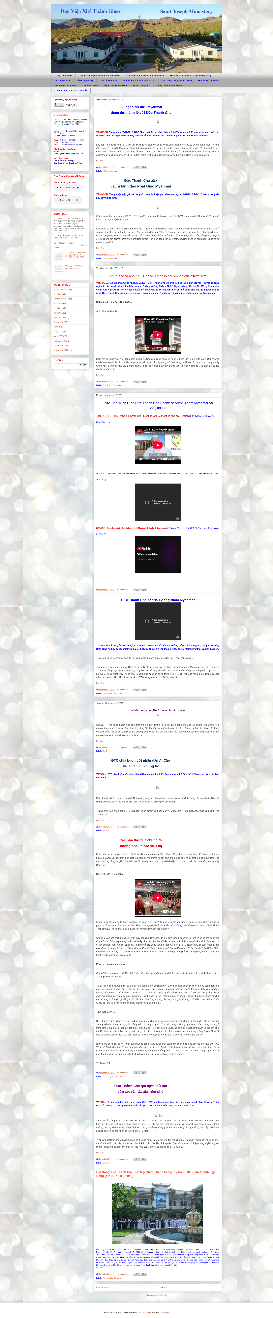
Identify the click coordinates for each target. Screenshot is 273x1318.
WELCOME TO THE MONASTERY (69, 218)
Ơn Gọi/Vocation (62, 80)
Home (164, 1287)
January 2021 (60, 317)
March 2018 (59, 336)
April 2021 (58, 313)
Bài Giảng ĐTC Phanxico (113, 1076)
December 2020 (61, 322)
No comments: (123, 167)
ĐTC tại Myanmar (110, 171)
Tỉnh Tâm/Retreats (108, 80)
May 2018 (58, 331)
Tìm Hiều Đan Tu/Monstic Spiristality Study (190, 75)
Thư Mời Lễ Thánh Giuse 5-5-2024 (73, 267)
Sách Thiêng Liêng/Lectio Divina (176, 80)
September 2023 (61, 299)
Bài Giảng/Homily (85, 80)
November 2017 (61, 350)
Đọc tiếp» (100, 161)
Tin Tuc (106, 751)
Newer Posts (102, 1287)
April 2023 (58, 303)
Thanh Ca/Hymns (141, 85)
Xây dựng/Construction (65, 85)
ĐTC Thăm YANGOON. (112, 693)
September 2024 (61, 289)
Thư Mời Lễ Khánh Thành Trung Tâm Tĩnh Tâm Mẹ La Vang (68, 236)
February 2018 (60, 341)
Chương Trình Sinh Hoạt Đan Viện (70, 90)
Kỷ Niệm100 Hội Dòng (112, 1278)
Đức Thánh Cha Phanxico (113, 385)
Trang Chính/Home (63, 75)
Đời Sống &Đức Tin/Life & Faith (138, 80)
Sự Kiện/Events (90, 85)
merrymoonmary (144, 1312)
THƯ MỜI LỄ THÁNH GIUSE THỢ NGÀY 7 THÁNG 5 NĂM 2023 (75, 254)
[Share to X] (139, 167)
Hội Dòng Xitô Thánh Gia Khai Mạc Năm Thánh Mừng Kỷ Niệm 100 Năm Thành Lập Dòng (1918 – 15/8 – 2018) (155, 1174)
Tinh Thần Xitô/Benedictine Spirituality (145, 75)
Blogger (166, 1312)
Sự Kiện (106, 1163)
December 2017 (61, 345)
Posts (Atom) (163, 1295)
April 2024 (58, 294)
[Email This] (134, 167)
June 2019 (58, 327)
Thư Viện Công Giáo (208, 80)
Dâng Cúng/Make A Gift (115, 85)
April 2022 (58, 308)
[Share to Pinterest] (145, 167)
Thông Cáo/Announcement (169, 85)
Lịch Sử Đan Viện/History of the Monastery (99, 75)
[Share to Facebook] (142, 167)
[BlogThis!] (137, 167)
